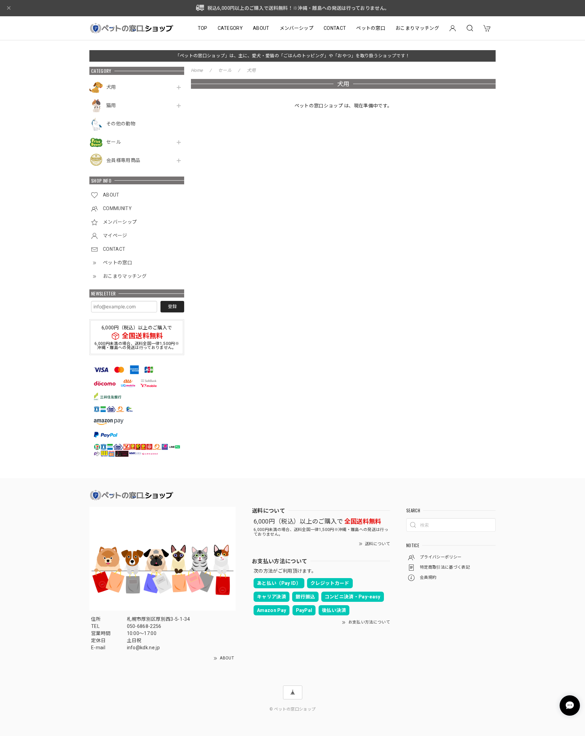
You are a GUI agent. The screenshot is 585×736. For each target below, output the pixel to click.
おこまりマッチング (417, 28)
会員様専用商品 (123, 160)
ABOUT (261, 28)
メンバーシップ (296, 28)
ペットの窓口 (370, 28)
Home (197, 70)
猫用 (111, 105)
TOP (203, 28)
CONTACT (335, 28)
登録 (172, 306)
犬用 (111, 87)
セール (113, 142)
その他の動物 (120, 123)
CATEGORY (230, 28)
